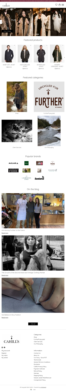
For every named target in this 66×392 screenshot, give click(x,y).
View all (33, 324)
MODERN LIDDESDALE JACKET (57, 65)
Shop (16, 113)
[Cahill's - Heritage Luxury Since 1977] (6, 4)
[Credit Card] (31, 389)
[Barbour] (26, 163)
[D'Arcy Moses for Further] (39, 163)
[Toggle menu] (62, 4)
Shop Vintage (7, 31)
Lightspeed (43, 387)
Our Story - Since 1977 (40, 357)
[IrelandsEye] (53, 170)
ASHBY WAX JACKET (9, 65)
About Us (36, 355)
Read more (5, 233)
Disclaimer (37, 364)
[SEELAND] (39, 178)
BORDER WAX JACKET (41, 65)
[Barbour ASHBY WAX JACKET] (9, 53)
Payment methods (39, 369)
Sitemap (36, 373)
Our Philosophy (49, 147)
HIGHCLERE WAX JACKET (25, 65)
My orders (5, 355)
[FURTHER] (53, 163)
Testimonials (37, 360)
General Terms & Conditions (42, 362)
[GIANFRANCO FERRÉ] (13, 170)
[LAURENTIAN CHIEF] (26, 178)
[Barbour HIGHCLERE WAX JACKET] (25, 53)
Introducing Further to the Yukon (13, 230)
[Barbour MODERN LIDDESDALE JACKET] (57, 53)
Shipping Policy (38, 375)
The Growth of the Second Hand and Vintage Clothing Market (23, 273)
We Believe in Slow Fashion (11, 315)
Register (4, 353)
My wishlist (5, 357)
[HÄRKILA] (26, 170)
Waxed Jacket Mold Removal (42, 378)
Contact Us (37, 353)
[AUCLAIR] (13, 163)
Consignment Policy (39, 380)
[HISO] (39, 170)
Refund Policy (38, 371)
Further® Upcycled (49, 113)
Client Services (17, 147)
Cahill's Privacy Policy (40, 366)
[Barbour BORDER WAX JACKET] (41, 53)
